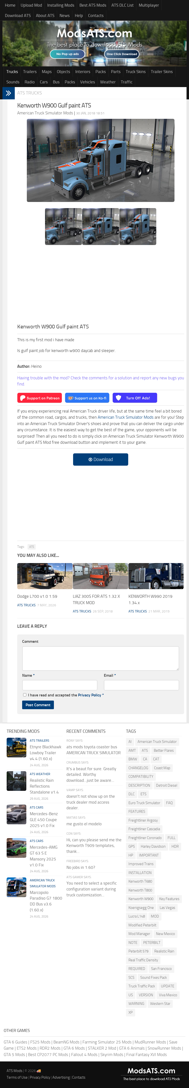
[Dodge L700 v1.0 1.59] (45, 576)
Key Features (169, 899)
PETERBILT (151, 942)
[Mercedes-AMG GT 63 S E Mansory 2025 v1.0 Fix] (16, 848)
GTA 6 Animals (132, 1048)
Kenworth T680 (140, 881)
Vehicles (87, 81)
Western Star (160, 1003)
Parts (116, 71)
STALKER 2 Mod (102, 1048)
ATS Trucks (29, 93)
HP (130, 855)
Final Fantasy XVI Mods (146, 1054)
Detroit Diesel (166, 785)
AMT (132, 750)
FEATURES (136, 811)
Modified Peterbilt (142, 925)
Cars (44, 81)
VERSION (146, 995)
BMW (132, 759)
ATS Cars (36, 807)
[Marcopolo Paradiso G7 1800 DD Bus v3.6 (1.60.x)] (16, 887)
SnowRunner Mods (164, 1048)
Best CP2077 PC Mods (48, 1054)
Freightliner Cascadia (144, 829)
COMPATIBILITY (140, 776)
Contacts (96, 15)
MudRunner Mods (150, 1042)
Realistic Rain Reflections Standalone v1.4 (44, 786)
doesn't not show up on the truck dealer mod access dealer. (90, 802)
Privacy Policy (89, 695)
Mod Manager (139, 934)
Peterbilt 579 (138, 951)
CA (145, 759)
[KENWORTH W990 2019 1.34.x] (156, 576)
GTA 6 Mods (74, 1048)
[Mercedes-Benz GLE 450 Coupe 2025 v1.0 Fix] (16, 814)
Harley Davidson (153, 846)
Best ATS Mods (92, 5)
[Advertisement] (100, 285)
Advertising (61, 1077)
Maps (47, 71)
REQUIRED (136, 968)
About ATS (45, 15)
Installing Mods (60, 5)
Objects (63, 71)
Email (110, 675)
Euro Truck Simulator (144, 803)
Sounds (12, 81)
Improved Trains (141, 864)
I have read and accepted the (66, 695)
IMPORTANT (149, 855)
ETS (143, 794)
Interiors (82, 71)
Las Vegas (167, 907)
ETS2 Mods (27, 1048)
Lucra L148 (136, 916)
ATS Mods (14, 1071)
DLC (131, 794)
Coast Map (162, 768)
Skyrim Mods (111, 1054)
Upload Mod (31, 5)
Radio (30, 81)
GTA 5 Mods (14, 1054)
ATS (31, 547)
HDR (175, 846)
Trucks (12, 71)
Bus (56, 81)
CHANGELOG (138, 768)
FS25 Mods (40, 1042)
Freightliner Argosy (143, 820)
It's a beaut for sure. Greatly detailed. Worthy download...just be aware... (91, 774)
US (130, 995)
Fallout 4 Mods (84, 1054)
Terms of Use (17, 1077)
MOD (155, 916)
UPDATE (167, 986)
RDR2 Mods (50, 1048)
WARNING (136, 1003)
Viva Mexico (168, 995)
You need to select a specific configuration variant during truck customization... (91, 889)
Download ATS (18, 15)
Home (10, 5)
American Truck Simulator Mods (126, 417)
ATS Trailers (39, 740)
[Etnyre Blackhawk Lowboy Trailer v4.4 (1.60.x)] (16, 747)
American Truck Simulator (157, 741)
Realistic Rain (164, 951)
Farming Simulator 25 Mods (107, 1042)
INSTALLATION (140, 873)
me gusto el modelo (84, 823)
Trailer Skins (162, 71)
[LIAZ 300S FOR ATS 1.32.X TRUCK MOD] (100, 576)
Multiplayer (149, 5)
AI (130, 741)
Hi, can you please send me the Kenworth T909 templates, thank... (94, 845)
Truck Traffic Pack (141, 986)
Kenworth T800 (140, 890)
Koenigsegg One (141, 907)
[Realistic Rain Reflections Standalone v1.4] (16, 781)
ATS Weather (40, 774)
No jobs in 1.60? (80, 867)
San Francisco (161, 968)
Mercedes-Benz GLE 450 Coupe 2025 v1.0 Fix (44, 819)
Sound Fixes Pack (153, 977)
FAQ (169, 803)
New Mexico (165, 934)
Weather (108, 81)
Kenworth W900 (140, 899)
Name (28, 675)
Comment (30, 641)
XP (130, 1012)
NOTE (132, 942)
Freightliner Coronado (145, 838)
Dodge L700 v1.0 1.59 (37, 596)
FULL (171, 838)
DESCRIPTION (139, 785)
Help (79, 15)
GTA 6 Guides (15, 1042)
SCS (131, 977)
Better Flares (164, 750)
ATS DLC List (122, 5)
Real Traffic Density (143, 960)
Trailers (30, 71)
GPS (131, 846)
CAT (156, 759)
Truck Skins (136, 71)
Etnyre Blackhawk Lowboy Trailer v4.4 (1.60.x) (45, 752)
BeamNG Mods (66, 1042)
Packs (100, 71)
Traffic (126, 81)
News (65, 15)
